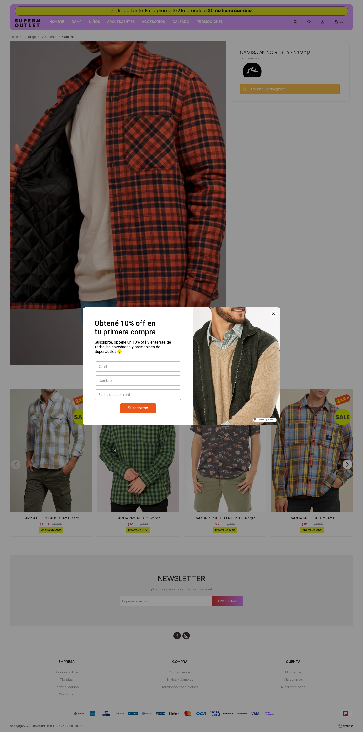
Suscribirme (138, 408)
